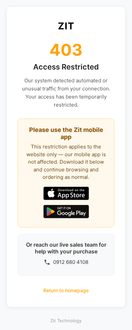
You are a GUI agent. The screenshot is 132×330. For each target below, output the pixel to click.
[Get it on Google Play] (66, 212)
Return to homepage (66, 290)
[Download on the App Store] (66, 194)
